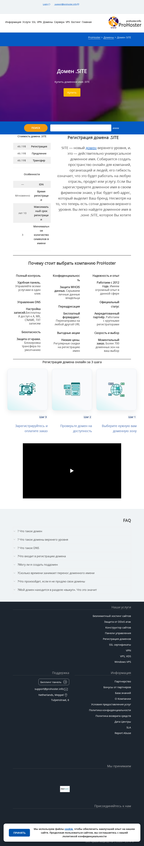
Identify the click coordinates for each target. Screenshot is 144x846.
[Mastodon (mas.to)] (110, 823)
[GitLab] (97, 823)
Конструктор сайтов (118, 627)
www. (115, 128)
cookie (69, 829)
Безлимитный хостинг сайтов (112, 616)
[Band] (46, 815)
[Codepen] (33, 823)
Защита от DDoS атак (117, 621)
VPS (68, 22)
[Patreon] (33, 815)
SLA (128, 727)
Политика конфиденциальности (110, 710)
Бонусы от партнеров (117, 687)
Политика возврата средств (113, 716)
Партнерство (122, 681)
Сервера (59, 22)
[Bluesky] (59, 815)
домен (91, 147)
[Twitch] (84, 823)
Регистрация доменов (117, 639)
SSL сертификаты (120, 644)
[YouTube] (110, 815)
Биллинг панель (50, 682)
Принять (19, 832)
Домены (48, 22)
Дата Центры (122, 721)
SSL (34, 22)
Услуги (26, 22)
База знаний (123, 693)
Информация (13, 22)
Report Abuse (123, 733)
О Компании (123, 698)
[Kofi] (46, 823)
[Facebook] (97, 815)
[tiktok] (72, 815)
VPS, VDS (125, 656)
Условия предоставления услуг (111, 704)
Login (45, 4)
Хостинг (76, 22)
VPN (39, 22)
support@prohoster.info (65, 4)
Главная (87, 22)
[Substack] (59, 823)
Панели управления (118, 633)
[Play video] (72, 471)
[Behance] (72, 823)
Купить (72, 92)
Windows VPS (122, 661)
